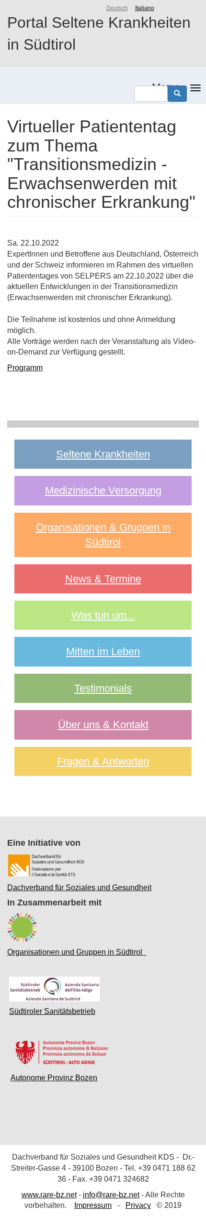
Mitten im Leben (103, 651)
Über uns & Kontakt (103, 725)
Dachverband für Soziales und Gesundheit (79, 887)
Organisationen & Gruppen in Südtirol (103, 534)
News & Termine (103, 579)
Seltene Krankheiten (103, 454)
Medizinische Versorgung (103, 490)
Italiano (144, 8)
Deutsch (117, 8)
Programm (25, 368)
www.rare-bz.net (49, 1195)
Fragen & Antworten (103, 761)
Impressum (93, 1205)
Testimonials (103, 688)
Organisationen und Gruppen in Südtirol (76, 952)
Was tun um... (103, 615)
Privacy (138, 1205)
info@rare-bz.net (111, 1195)
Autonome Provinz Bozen (54, 1078)
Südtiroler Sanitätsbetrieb (52, 1011)
